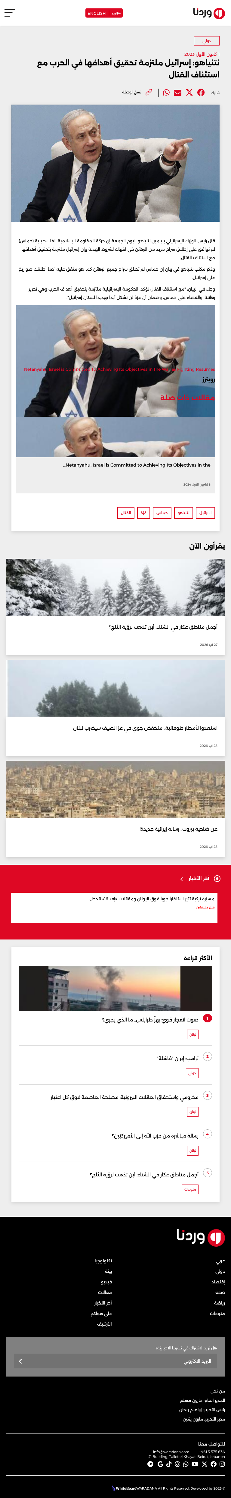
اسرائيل (205, 513)
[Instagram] (222, 1464)
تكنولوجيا (103, 1261)
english (97, 12)
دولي (206, 41)
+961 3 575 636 (212, 1451)
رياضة (219, 1303)
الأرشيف (104, 1324)
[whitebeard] (123, 1488)
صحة (220, 1292)
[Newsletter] (21, 1361)
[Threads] (177, 1464)
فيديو (106, 1282)
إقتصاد (218, 1282)
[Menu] (10, 15)
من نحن (218, 1391)
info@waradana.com (171, 1451)
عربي (116, 12)
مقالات (105, 1292)
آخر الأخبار (103, 1303)
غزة (143, 513)
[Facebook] (201, 93)
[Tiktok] (169, 1464)
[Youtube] (195, 1464)
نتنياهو (183, 513)
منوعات (217, 1313)
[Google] (160, 1464)
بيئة (108, 1271)
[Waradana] (201, 1245)
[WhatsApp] (186, 1464)
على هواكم (101, 1313)
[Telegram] (150, 1464)
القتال (126, 513)
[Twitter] (189, 93)
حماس (162, 513)
